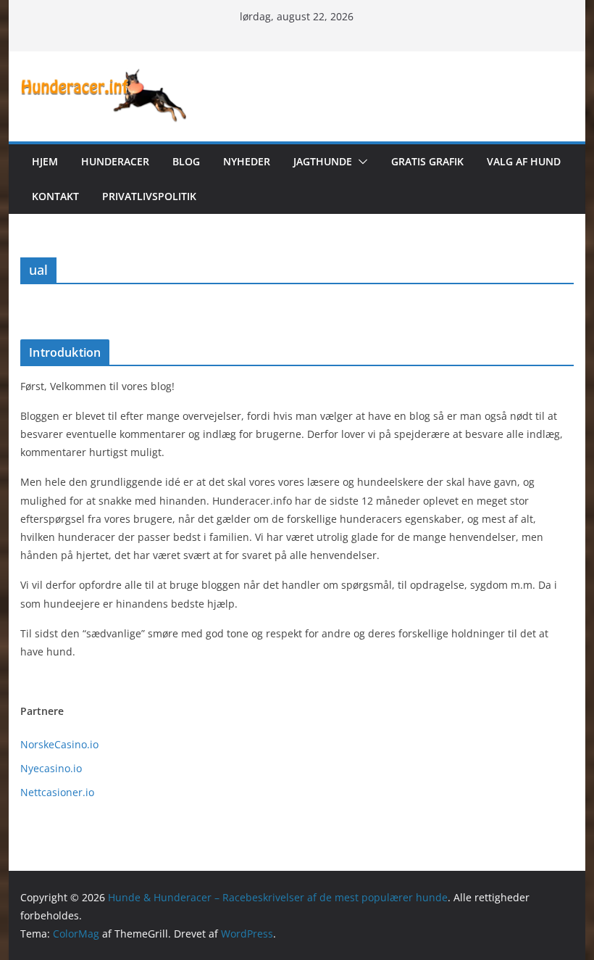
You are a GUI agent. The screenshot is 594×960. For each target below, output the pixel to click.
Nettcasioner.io (57, 792)
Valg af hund (524, 161)
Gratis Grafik (427, 161)
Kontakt (55, 196)
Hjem (45, 161)
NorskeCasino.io (59, 744)
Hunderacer (115, 161)
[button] (360, 162)
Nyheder (246, 161)
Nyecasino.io (51, 768)
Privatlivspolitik (149, 196)
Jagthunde (322, 161)
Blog (186, 161)
